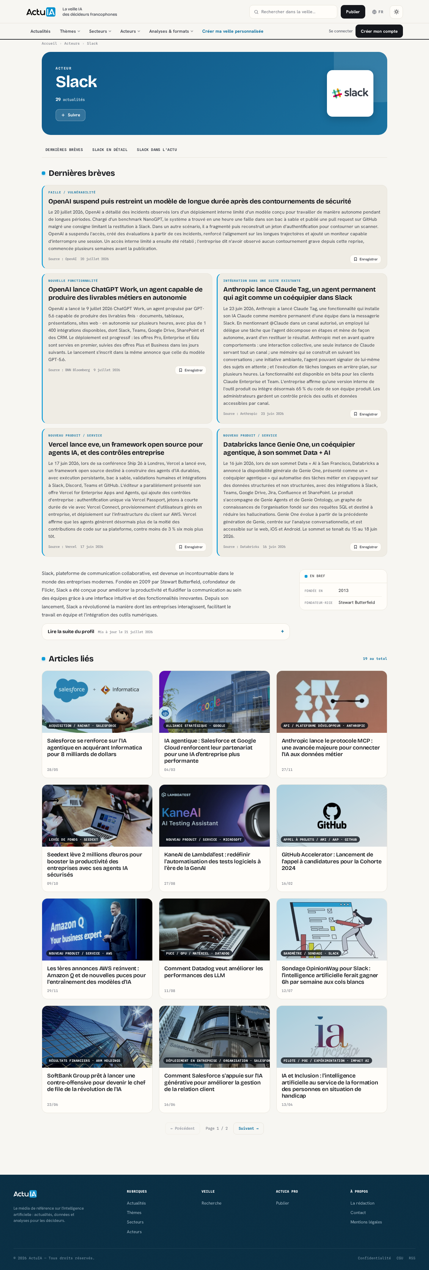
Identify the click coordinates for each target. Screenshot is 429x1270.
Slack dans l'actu (157, 150)
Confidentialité (374, 1258)
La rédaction (362, 1203)
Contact (358, 1212)
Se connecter (341, 31)
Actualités (40, 31)
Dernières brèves (64, 150)
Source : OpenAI (62, 259)
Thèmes (68, 31)
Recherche (211, 1203)
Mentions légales (366, 1222)
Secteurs (98, 31)
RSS (412, 1258)
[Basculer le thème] (396, 12)
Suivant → (248, 1128)
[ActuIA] (41, 12)
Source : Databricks (241, 547)
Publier (353, 11)
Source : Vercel (62, 547)
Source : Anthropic (240, 413)
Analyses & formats (169, 31)
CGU (400, 1258)
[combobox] (297, 11)
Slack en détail (110, 150)
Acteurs (128, 31)
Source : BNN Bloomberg (69, 370)
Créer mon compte (379, 31)
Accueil (49, 43)
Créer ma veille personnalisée (232, 31)
